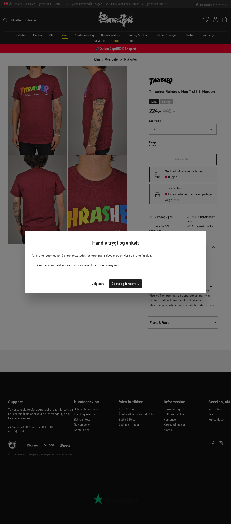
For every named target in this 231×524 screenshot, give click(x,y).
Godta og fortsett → (125, 284)
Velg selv (98, 284)
